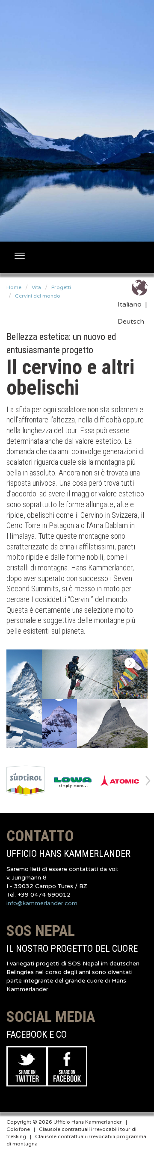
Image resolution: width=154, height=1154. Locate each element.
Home (13, 287)
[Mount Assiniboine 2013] (59, 724)
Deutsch (131, 321)
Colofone (18, 1129)
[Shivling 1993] (77, 674)
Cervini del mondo (37, 296)
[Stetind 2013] (112, 724)
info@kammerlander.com (41, 903)
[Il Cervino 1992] (24, 698)
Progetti (61, 287)
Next (148, 780)
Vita (36, 287)
